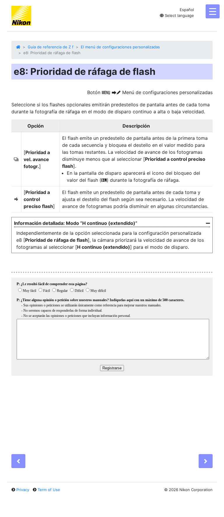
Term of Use (49, 489)
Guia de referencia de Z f (51, 47)
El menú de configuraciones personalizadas (120, 47)
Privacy (22, 489)
